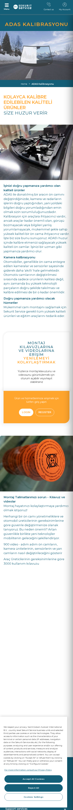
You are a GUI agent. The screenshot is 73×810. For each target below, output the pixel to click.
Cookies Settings (33, 797)
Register (44, 412)
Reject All (33, 788)
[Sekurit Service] (22, 7)
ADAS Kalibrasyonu (43, 84)
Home (24, 84)
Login (26, 412)
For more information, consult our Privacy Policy (28, 770)
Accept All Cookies (33, 779)
